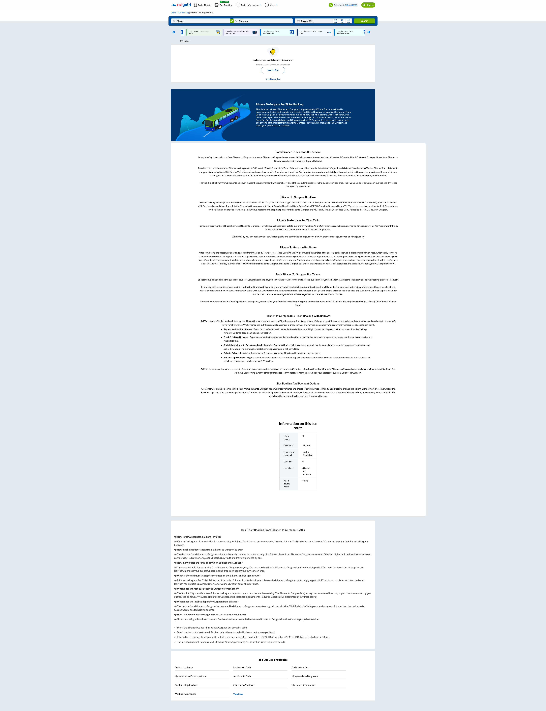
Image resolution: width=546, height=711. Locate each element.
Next (368, 32)
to (184, 667)
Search (364, 21)
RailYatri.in (180, 570)
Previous (173, 32)
